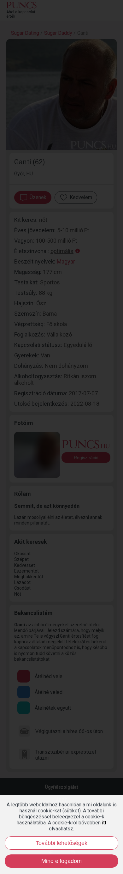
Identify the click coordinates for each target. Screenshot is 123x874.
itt (104, 823)
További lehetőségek (61, 843)
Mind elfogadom (61, 861)
